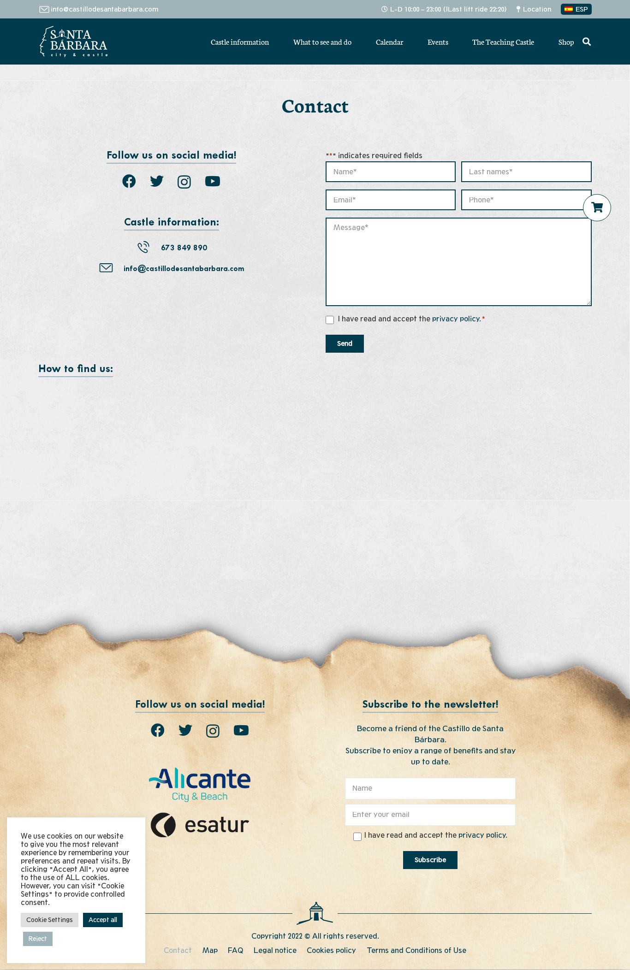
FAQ (235, 950)
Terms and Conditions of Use (416, 950)
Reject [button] (38, 938)
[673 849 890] (148, 249)
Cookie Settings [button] (49, 920)
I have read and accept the (411, 319)
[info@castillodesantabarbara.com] (111, 269)
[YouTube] (212, 181)
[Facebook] (129, 181)
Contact (178, 950)
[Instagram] (184, 181)
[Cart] (597, 207)
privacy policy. (456, 319)
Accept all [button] (103, 920)
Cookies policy (331, 950)
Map (210, 950)
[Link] (73, 41)
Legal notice (275, 950)
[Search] (586, 41)
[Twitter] (157, 181)
